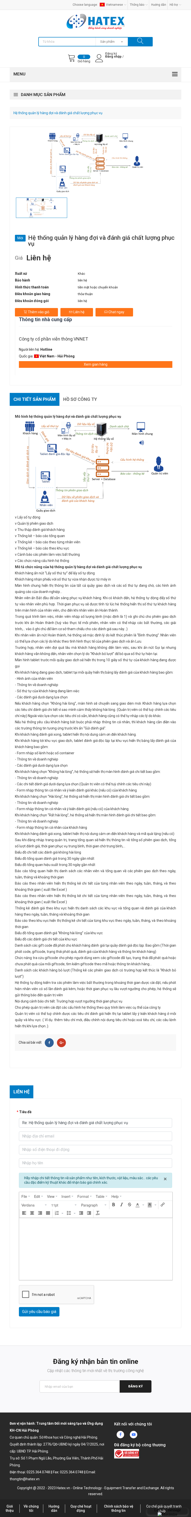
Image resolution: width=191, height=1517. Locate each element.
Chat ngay (116, 312)
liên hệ (82, 280)
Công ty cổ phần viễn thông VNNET (53, 339)
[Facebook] (49, 1042)
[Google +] (61, 1042)
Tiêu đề (25, 1112)
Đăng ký (135, 1386)
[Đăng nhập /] (113, 61)
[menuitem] (26, 1196)
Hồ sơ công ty (80, 399)
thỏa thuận (85, 294)
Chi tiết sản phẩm (34, 399)
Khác (81, 274)
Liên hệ (78, 312)
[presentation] (26, 1196)
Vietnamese (114, 4)
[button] (34, 1205)
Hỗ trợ (174, 4)
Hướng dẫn (158, 4)
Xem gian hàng (95, 364)
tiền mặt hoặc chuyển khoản (98, 287)
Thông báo (137, 4)
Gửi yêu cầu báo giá (39, 1311)
